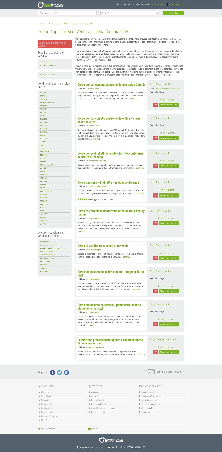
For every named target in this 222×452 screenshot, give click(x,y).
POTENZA (44, 188)
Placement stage (98, 412)
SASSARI (43, 139)
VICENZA (43, 99)
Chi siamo (45, 392)
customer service (46, 251)
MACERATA (44, 152)
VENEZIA (43, 175)
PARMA (43, 162)
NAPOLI (43, 158)
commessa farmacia (48, 255)
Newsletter (45, 400)
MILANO (43, 112)
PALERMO (44, 204)
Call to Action (96, 396)
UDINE (42, 171)
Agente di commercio (48, 65)
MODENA (43, 201)
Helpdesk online (147, 408)
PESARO (43, 185)
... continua (132, 98)
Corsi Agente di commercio (163, 339)
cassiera (43, 265)
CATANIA (43, 129)
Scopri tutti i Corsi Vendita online (52, 44)
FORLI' (42, 217)
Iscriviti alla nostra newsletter (170, 371)
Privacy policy (46, 404)
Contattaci (145, 412)
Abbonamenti (97, 392)
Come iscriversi (147, 392)
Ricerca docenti (159, 4)
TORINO (43, 109)
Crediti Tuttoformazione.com (103, 408)
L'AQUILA (43, 198)
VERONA (43, 178)
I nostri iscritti (46, 396)
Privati (127, 4)
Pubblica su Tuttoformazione (153, 396)
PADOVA (43, 96)
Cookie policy (46, 408)
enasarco (43, 268)
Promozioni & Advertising (101, 404)
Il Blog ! (44, 420)
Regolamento (46, 412)
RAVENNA (44, 132)
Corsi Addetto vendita (160, 84)
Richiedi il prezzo (166, 99)
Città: (152, 88)
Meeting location (48, 429)
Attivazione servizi (148, 400)
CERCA (175, 13)
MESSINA (43, 155)
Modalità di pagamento (150, 404)
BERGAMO (44, 211)
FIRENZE (43, 119)
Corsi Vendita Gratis (47, 75)
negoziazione (45, 261)
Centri (118, 4)
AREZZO (43, 148)
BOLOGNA (44, 122)
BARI (42, 207)
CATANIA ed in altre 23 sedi (167, 88)
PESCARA (44, 93)
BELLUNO (43, 125)
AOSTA (43, 224)
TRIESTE (43, 145)
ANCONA (43, 221)
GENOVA (43, 194)
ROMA (42, 116)
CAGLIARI (44, 214)
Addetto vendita (46, 62)
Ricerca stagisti (176, 4)
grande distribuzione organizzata (52, 248)
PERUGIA (43, 181)
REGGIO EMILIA (46, 191)
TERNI (42, 142)
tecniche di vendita (47, 245)
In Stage (94, 429)
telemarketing (45, 271)
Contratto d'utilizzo (49, 416)
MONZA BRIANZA (47, 102)
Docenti (135, 4)
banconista (44, 242)
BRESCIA (43, 106)
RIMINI (42, 135)
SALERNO (44, 168)
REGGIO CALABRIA (47, 165)
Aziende (146, 4)
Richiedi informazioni (168, 105)
